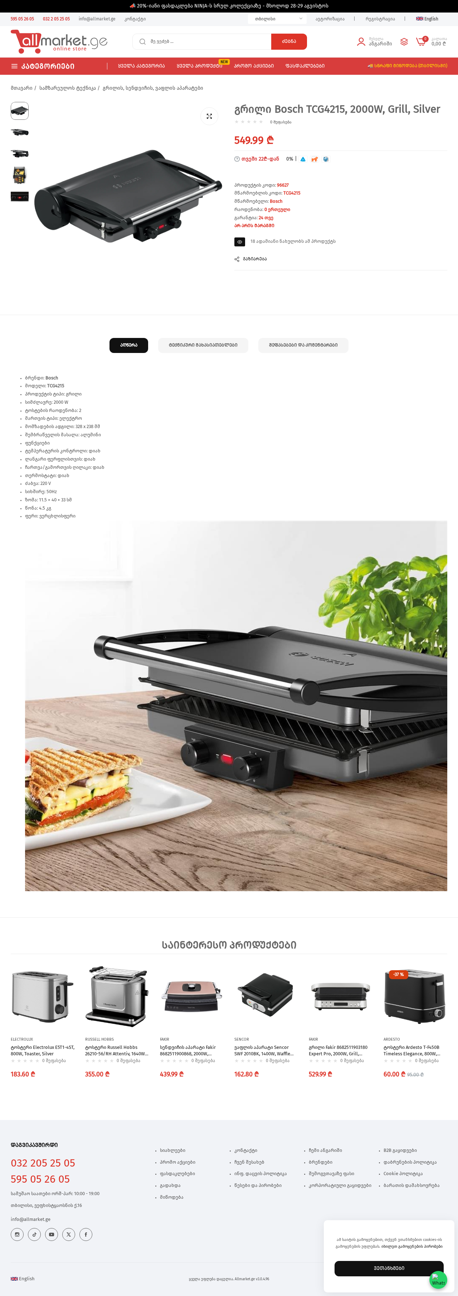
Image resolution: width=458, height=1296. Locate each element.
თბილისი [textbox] (265, 19)
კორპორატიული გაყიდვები (340, 1185)
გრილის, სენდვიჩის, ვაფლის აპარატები (153, 88)
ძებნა (289, 41)
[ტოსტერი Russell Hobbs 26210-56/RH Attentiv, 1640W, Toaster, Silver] (117, 997)
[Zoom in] (209, 116)
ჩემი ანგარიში (325, 1150)
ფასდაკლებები (177, 1174)
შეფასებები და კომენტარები (303, 345)
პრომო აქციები (177, 1162)
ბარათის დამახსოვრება (412, 1185)
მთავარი (22, 88)
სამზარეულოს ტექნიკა (67, 88)
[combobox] (277, 19)
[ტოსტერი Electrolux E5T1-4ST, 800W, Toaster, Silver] (42, 997)
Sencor (241, 1039)
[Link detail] (17, 1234)
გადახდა (170, 1185)
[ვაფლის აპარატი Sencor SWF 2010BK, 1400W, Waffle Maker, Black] (266, 997)
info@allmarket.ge (30, 1219)
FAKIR (164, 1039)
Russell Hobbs (99, 1039)
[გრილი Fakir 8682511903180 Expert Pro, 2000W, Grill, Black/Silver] (340, 997)
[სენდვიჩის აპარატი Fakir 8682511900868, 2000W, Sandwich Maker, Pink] (192, 997)
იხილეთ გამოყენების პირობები (412, 1246)
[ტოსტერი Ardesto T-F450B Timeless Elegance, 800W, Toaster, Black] (415, 997)
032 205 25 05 (43, 1163)
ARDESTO (392, 1039)
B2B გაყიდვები (400, 1150)
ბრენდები (320, 1162)
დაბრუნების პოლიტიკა (410, 1162)
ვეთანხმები (389, 1268)
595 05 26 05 (40, 1179)
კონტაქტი (245, 1150)
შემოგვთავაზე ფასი (331, 1174)
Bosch (276, 201)
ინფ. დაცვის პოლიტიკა (260, 1174)
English (26, 1279)
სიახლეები (172, 1150)
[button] (67, 977)
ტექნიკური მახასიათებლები (203, 345)
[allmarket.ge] (37, 42)
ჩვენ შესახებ (249, 1162)
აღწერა (128, 345)
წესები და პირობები (258, 1185)
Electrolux (22, 1039)
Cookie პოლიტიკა (403, 1174)
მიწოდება (172, 1197)
